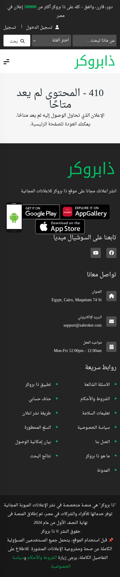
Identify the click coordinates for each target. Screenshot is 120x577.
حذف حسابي (40, 399)
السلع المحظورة (37, 428)
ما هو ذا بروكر (98, 456)
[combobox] (51, 40)
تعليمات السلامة (96, 413)
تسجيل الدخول (39, 28)
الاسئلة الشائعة (97, 385)
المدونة (103, 471)
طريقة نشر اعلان (36, 413)
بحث (14, 42)
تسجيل (9, 28)
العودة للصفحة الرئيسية (54, 124)
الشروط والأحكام (95, 399)
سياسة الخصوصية (93, 428)
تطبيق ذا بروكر (38, 385)
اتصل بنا (102, 442)
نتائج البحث (40, 456)
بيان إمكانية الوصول (33, 442)
